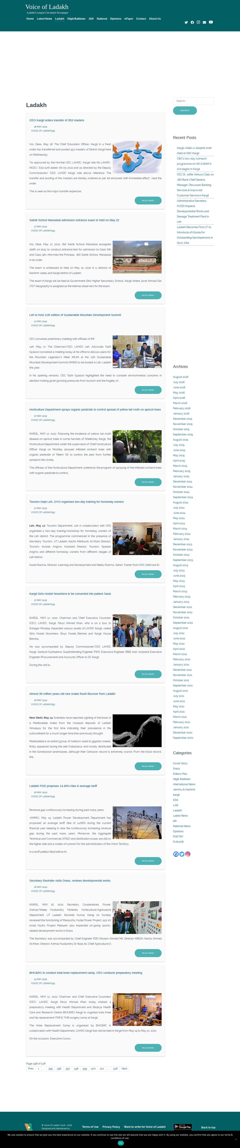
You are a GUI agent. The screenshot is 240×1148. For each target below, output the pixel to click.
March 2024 (180, 528)
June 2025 (179, 450)
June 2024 (179, 513)
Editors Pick (180, 773)
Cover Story (180, 763)
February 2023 (181, 596)
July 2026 (179, 382)
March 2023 (180, 591)
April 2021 (179, 711)
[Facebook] (176, 854)
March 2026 (180, 403)
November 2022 (182, 612)
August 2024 (180, 502)
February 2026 (182, 408)
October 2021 (181, 680)
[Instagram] (187, 854)
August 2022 (180, 628)
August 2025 (180, 439)
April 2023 (179, 586)
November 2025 (182, 424)
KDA (175, 800)
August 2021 (180, 690)
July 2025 (178, 445)
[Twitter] (181, 854)
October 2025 (181, 429)
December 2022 (182, 607)
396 (59, 1068)
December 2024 (182, 481)
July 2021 (178, 696)
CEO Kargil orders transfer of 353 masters (56, 120)
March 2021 (180, 716)
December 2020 (182, 732)
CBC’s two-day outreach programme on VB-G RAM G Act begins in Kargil (194, 164)
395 (50, 1068)
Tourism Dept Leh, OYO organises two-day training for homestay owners (76, 501)
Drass (176, 768)
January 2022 (181, 664)
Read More (148, 201)
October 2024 (181, 492)
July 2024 (178, 507)
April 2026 (179, 397)
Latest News (180, 815)
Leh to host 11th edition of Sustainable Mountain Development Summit (75, 315)
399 (84, 1068)
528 (115, 1068)
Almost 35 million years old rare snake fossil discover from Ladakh (72, 693)
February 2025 (181, 471)
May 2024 (179, 518)
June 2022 (179, 638)
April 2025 (179, 460)
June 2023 (179, 575)
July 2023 (178, 570)
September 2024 (183, 497)
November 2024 (182, 486)
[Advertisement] (120, 58)
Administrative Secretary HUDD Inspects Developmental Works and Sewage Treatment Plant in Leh (193, 211)
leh (175, 820)
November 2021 (182, 675)
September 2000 (183, 737)
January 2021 (181, 727)
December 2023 (182, 544)
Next (124, 1068)
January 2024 (181, 539)
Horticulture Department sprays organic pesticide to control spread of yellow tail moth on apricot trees (95, 409)
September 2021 (183, 685)
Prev (31, 1068)
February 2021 (181, 722)
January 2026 (181, 413)
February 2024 (181, 533)
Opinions (178, 831)
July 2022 (178, 633)
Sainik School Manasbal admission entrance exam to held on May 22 (74, 220)
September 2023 (183, 560)
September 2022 (183, 622)
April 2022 (179, 648)
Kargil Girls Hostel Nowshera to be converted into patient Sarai (70, 593)
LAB (175, 805)
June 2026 (179, 387)
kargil (176, 794)
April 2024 (179, 523)
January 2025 (181, 476)
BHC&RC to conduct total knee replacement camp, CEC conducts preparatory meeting (85, 972)
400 (93, 1068)
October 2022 (181, 617)
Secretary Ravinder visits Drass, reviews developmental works (69, 880)
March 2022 (180, 654)
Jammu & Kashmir (184, 789)
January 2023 (181, 601)
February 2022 (181, 659)
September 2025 (183, 434)
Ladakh (177, 810)
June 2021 (179, 701)
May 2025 (179, 455)
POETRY (178, 836)
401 (102, 1068)
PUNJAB (178, 841)
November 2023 (182, 549)
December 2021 (182, 669)
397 (67, 1068)
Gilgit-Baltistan (181, 779)
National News (182, 826)
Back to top (208, 1127)
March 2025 (180, 465)
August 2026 (180, 377)
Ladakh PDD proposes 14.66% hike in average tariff (63, 786)
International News (184, 784)
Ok (120, 1143)
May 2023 (179, 580)
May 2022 (178, 643)
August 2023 (180, 565)
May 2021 (178, 706)
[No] (236, 1139)
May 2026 (179, 392)
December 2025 (182, 418)
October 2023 (181, 554)
